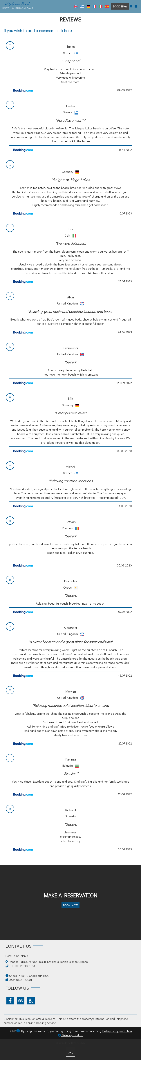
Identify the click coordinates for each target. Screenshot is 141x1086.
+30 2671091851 (25, 966)
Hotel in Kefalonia (17, 956)
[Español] (107, 6)
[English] (75, 6)
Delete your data (72, 1035)
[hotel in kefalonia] (17, 5)
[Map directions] (131, 6)
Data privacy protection (117, 1031)
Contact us (19, 946)
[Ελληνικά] (82, 6)
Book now (120, 6)
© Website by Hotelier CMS (70, 1043)
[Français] (94, 6)
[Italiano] (100, 6)
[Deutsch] (88, 6)
